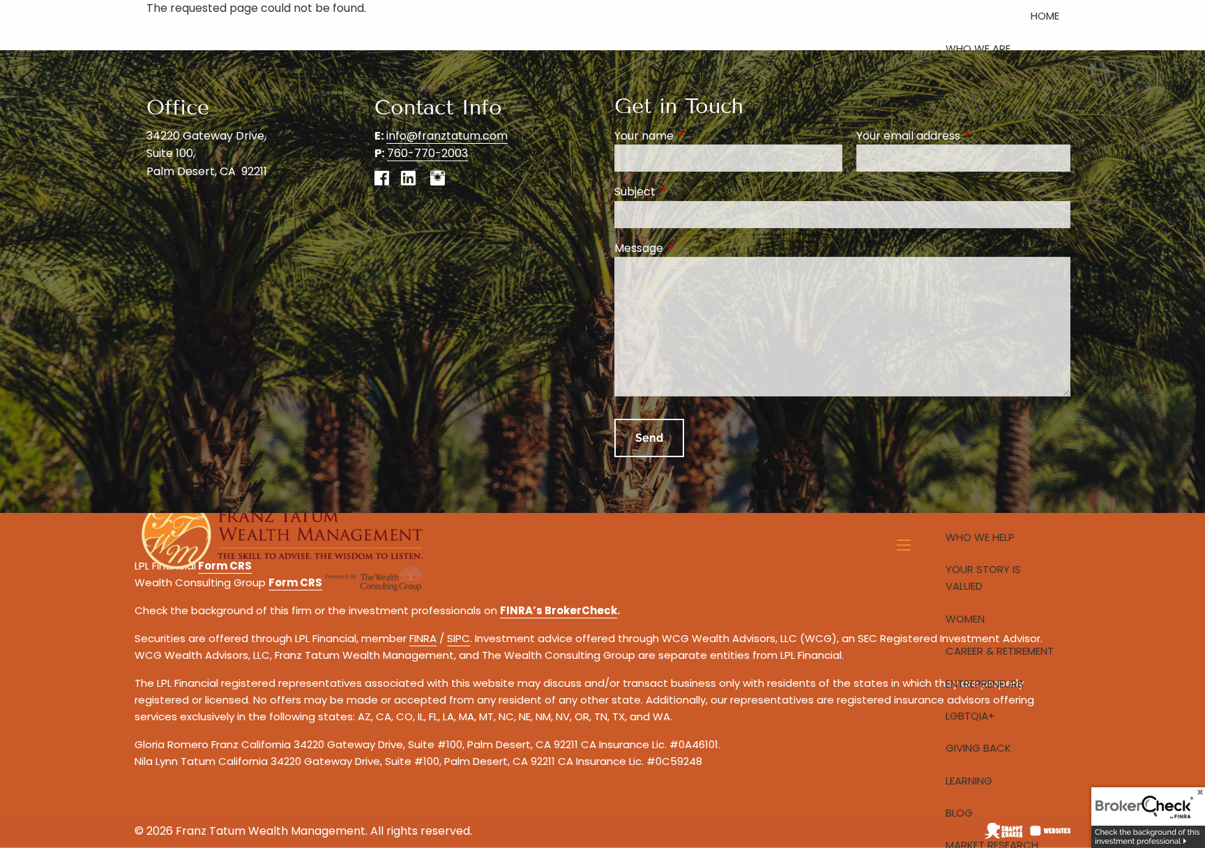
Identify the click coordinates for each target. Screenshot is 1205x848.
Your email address (963, 136)
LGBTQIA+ (970, 715)
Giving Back (978, 748)
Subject (690, 192)
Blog (959, 812)
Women (965, 618)
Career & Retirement (1000, 651)
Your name (699, 136)
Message (694, 248)
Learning (969, 780)
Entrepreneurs (985, 683)
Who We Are (978, 48)
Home (1045, 15)
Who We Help (980, 537)
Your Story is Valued (983, 577)
